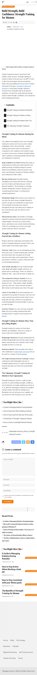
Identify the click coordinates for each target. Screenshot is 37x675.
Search (31, 509)
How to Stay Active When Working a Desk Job (17, 411)
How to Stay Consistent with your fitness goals (18, 415)
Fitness (26, 431)
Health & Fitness (8, 6)
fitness (4, 316)
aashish (9, 26)
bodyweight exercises (21, 352)
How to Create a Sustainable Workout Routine (17, 422)
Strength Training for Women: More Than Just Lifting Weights (18, 121)
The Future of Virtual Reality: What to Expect (17, 535)
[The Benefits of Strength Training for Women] (30, 592)
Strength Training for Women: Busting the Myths (18, 111)
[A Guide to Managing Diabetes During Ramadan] (30, 555)
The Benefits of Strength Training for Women (17, 419)
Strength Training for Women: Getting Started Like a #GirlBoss (17, 116)
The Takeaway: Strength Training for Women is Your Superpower (17, 126)
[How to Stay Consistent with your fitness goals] (30, 582)
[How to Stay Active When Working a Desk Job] (30, 568)
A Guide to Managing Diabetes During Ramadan (17, 407)
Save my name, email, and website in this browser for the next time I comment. (18, 496)
